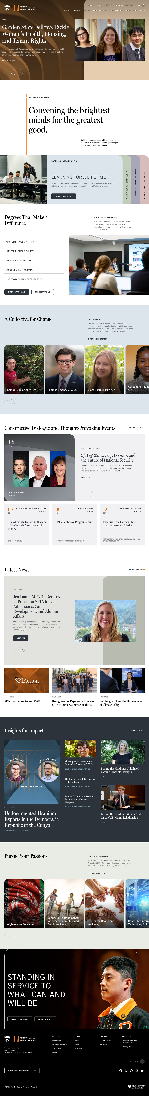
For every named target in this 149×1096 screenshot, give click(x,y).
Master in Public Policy (20, 251)
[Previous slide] (7, 72)
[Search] (139, 5)
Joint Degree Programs (19, 270)
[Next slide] (20, 72)
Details (84, 477)
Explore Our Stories (97, 339)
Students (87, 10)
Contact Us (104, 1036)
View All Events (136, 428)
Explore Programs (16, 292)
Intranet (143, 5)
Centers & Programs (99, 10)
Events (142, 10)
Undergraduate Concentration (24, 279)
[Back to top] (142, 1061)
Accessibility (127, 1036)
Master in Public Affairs (20, 242)
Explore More (136, 731)
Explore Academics (63, 196)
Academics (66, 10)
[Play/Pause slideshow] (13, 72)
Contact (99, 5)
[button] (13, 401)
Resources (78, 1036)
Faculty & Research (116, 10)
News (135, 10)
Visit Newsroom (136, 569)
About (90, 5)
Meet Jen (21, 638)
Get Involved (105, 1044)
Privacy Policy (127, 1047)
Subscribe (129, 5)
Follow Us (119, 5)
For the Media (105, 1040)
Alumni (128, 10)
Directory (108, 5)
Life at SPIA (56, 1048)
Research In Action (96, 873)
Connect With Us (42, 292)
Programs (56, 1036)
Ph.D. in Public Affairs (18, 260)
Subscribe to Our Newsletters (22, 1071)
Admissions (77, 10)
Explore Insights (9, 64)
